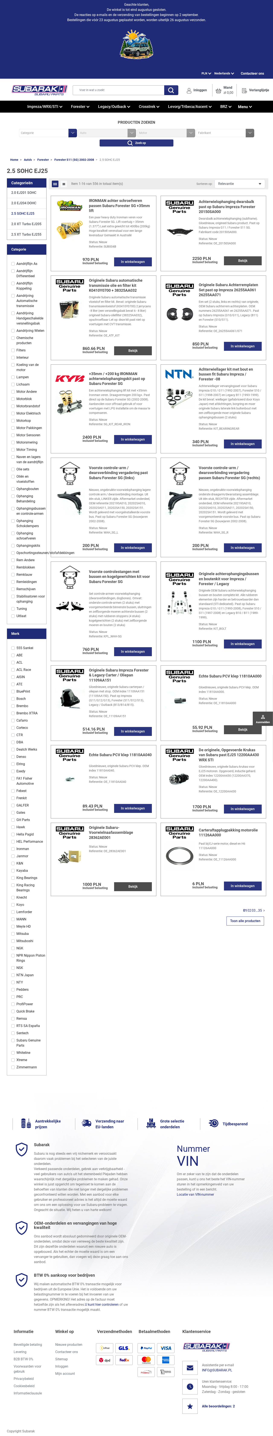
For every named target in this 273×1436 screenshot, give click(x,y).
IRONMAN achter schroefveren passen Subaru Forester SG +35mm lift (119, 205)
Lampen (22, 377)
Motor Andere (26, 392)
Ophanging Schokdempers (27, 523)
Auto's (28, 159)
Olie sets (22, 469)
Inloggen (61, 1366)
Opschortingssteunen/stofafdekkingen (45, 553)
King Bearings (26, 878)
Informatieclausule (28, 1393)
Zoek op (140, 143)
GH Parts (23, 820)
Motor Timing (26, 450)
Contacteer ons (252, 73)
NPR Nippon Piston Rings (30, 958)
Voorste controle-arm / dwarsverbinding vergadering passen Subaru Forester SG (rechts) (229, 473)
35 (260, 910)
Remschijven (26, 589)
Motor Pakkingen (29, 428)
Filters (21, 350)
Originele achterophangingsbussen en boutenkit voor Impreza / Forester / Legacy (229, 578)
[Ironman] (70, 205)
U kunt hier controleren (102, 1305)
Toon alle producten (245, 921)
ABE (19, 655)
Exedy (20, 771)
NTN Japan (25, 975)
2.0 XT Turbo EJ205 (26, 224)
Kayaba (22, 871)
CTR (19, 735)
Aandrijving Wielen (30, 331)
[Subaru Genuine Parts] (180, 206)
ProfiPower (24, 1004)
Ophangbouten (27, 489)
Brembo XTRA (27, 713)
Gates (20, 813)
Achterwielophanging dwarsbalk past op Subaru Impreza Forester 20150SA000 (227, 206)
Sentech (22, 1033)
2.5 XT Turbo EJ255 (26, 234)
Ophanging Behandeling (25, 498)
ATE (19, 684)
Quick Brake (25, 1011)
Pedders (22, 990)
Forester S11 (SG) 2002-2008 (74, 159)
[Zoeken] (171, 90)
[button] (224, 90)
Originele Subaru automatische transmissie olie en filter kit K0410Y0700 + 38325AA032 (115, 285)
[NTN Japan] (180, 373)
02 (249, 910)
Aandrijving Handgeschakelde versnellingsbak (29, 318)
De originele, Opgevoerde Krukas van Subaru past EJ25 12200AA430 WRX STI (229, 755)
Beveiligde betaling (28, 1345)
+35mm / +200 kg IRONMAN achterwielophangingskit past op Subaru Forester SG (117, 378)
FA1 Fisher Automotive (25, 781)
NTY (19, 982)
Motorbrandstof (28, 406)
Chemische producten (24, 340)
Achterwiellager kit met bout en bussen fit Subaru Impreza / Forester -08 (226, 374)
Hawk (20, 827)
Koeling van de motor (27, 367)
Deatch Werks (26, 749)
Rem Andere (25, 560)
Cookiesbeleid (24, 1386)
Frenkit (21, 798)
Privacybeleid (24, 1379)
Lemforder (24, 912)
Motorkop (23, 421)
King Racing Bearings (25, 887)
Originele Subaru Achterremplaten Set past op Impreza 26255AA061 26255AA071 (228, 290)
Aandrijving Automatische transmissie (26, 301)
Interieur (22, 357)
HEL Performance (29, 842)
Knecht (21, 897)
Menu (243, 106)
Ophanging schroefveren (26, 535)
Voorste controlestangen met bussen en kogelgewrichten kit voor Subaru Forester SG (119, 576)
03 (254, 910)
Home (14, 159)
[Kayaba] (70, 378)
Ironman (22, 849)
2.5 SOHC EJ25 (22, 214)
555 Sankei (24, 648)
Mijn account (65, 1374)
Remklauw (24, 575)
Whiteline (23, 1053)
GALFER (22, 805)
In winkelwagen (133, 262)
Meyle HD (23, 926)
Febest (21, 791)
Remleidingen (26, 582)
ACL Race (23, 670)
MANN (21, 919)
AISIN (20, 677)
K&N (19, 863)
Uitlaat (21, 616)
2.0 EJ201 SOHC (23, 193)
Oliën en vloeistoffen (25, 479)
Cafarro (22, 720)
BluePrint (23, 691)
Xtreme (21, 1060)
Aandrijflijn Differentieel (25, 273)
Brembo (22, 706)
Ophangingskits (28, 546)
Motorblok (24, 399)
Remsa (21, 1019)
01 (245, 910)
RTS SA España (28, 1026)
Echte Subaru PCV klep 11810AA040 (120, 755)
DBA (19, 742)
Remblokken (25, 567)
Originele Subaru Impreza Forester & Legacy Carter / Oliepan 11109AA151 (119, 675)
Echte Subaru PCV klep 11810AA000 (230, 676)
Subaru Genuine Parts (28, 1042)
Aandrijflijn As (26, 264)
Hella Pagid (25, 834)
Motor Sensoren (28, 435)
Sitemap (61, 1359)
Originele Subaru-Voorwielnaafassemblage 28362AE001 (111, 832)
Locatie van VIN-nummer (195, 1194)
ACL (19, 662)
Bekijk (242, 261)
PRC (19, 997)
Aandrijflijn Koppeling (24, 285)
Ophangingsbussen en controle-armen (31, 511)
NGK (19, 948)
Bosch (21, 699)
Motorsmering (27, 442)
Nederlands (222, 73)
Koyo (20, 905)
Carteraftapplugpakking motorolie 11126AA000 (228, 832)
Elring (20, 764)
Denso (21, 757)
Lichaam (23, 384)
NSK (19, 968)
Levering (20, 1352)
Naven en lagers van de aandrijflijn (29, 459)
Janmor (22, 856)
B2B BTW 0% (23, 1359)
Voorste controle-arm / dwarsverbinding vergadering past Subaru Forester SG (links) (118, 473)
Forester (43, 159)
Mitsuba (22, 934)
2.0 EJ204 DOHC (23, 203)
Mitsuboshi (24, 941)
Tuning (21, 609)
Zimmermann (26, 1067)
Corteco (22, 728)
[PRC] (70, 472)
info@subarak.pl (217, 1370)
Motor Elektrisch (28, 413)
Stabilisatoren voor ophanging (30, 598)
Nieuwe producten (68, 1345)
